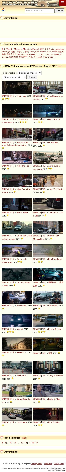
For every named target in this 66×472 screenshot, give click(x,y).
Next (59, 66)
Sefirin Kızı (22, 375)
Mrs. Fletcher (54, 422)
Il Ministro (21, 96)
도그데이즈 (13, 57)
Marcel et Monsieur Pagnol (26, 49)
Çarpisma (53, 305)
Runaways (53, 142)
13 (22, 443)
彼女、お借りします (19, 51)
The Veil (49, 54)
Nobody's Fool (23, 166)
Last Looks (22, 422)
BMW (4, 96)
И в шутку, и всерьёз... (27, 54)
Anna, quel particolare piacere (43, 51)
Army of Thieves (55, 375)
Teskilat (20, 352)
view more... (49, 57)
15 (29, 443)
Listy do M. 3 (54, 119)
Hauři (41, 54)
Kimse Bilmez (54, 329)
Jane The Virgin (55, 189)
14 (26, 443)
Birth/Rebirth (7, 49)
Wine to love (22, 212)
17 (37, 443)
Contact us (48, 464)
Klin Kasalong (54, 259)
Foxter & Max (54, 399)
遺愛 (50, 353)
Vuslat (20, 329)
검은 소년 (38, 57)
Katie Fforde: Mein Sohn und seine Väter (15, 143)
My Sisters (22, 305)
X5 (8, 96)
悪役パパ (44, 49)
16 (33, 443)
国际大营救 (11, 54)
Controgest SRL (36, 464)
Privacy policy (59, 464)
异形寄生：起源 (26, 57)
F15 (12, 96)
